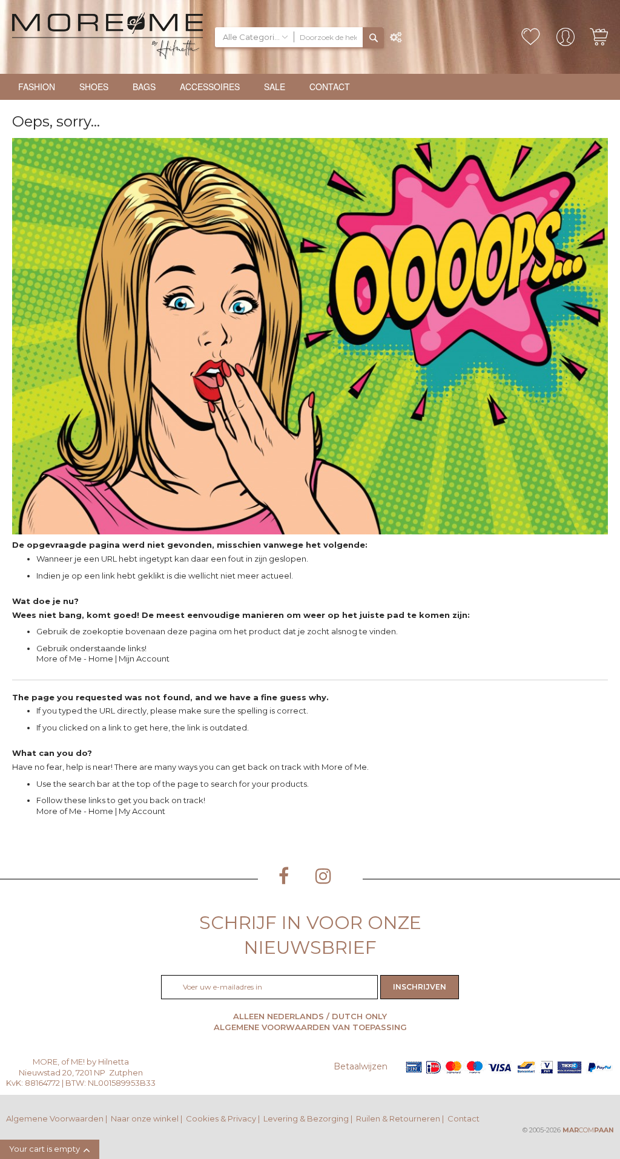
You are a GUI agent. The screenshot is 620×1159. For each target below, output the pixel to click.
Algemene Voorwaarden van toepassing (310, 1027)
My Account (142, 811)
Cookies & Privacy (221, 1118)
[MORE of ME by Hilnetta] (107, 37)
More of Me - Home (74, 658)
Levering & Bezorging (306, 1118)
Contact (463, 1118)
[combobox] (328, 37)
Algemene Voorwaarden (55, 1118)
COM (588, 1130)
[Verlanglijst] (530, 37)
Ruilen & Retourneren (398, 1118)
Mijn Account (144, 658)
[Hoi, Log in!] (565, 40)
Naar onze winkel (145, 1118)
